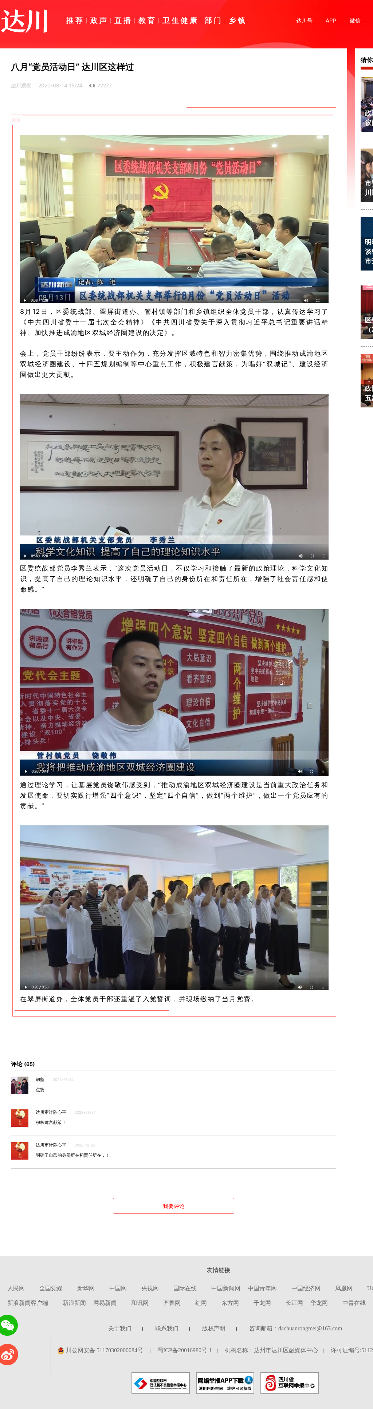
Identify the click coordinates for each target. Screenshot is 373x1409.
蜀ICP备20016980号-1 (184, 1350)
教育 (147, 20)
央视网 (150, 1288)
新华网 (86, 1288)
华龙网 (319, 1303)
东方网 (230, 1303)
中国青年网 (262, 1288)
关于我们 (119, 1328)
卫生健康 (180, 20)
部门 (214, 20)
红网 (201, 1303)
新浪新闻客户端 (27, 1303)
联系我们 (166, 1328)
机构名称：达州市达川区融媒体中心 (271, 1350)
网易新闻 (105, 1303)
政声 (99, 20)
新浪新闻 (74, 1303)
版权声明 (213, 1328)
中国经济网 (306, 1288)
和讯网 (140, 1303)
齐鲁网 (172, 1303)
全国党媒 (51, 1288)
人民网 (16, 1288)
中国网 (118, 1288)
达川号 (304, 20)
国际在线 (185, 1288)
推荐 (75, 20)
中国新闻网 (225, 1288)
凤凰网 (344, 1288)
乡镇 (238, 20)
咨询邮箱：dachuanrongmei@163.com (295, 1328)
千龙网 (262, 1303)
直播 (123, 20)
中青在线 (354, 1303)
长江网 (294, 1303)
